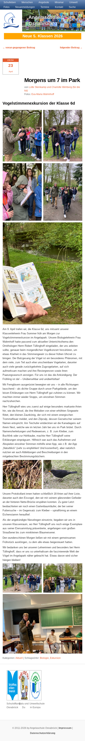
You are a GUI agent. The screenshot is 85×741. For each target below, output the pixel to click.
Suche (72, 7)
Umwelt (73, 2)
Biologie (44, 658)
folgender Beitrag (71, 47)
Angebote (44, 2)
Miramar (59, 2)
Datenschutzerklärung (42, 733)
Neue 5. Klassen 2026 (43, 36)
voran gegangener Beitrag (19, 47)
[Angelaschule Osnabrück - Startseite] (11, 26)
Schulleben (10, 2)
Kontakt (59, 7)
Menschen (27, 2)
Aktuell (19, 658)
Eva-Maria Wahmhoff (42, 94)
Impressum (65, 728)
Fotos (6, 7)
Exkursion (55, 658)
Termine (45, 7)
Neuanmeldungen (25, 7)
